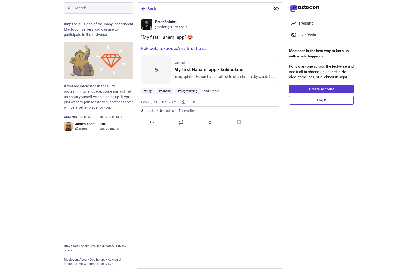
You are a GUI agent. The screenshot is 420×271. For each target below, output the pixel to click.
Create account (321, 89)
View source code (91, 264)
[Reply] (152, 122)
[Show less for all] (276, 8)
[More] (268, 123)
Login (321, 100)
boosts (148, 111)
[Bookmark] (239, 122)
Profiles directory (102, 246)
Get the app (97, 259)
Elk (193, 102)
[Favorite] (210, 122)
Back (152, 9)
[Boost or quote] (181, 122)
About (85, 246)
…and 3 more (210, 91)
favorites (187, 111)
